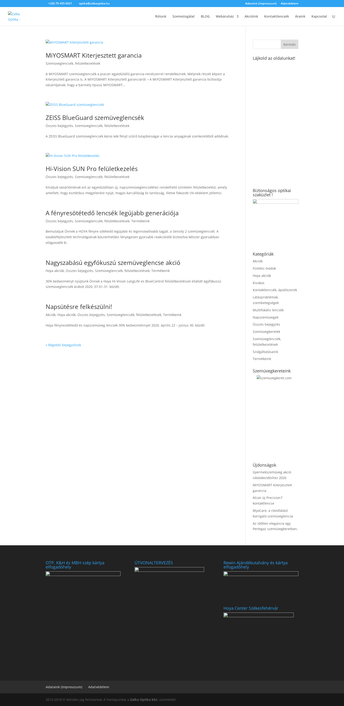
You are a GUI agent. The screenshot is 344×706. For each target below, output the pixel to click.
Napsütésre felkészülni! (79, 306)
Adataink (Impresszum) (261, 3)
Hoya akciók (55, 270)
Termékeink (140, 221)
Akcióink (251, 17)
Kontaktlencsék (276, 17)
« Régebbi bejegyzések (63, 345)
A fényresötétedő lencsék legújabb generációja (112, 213)
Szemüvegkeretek (266, 331)
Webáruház (225, 17)
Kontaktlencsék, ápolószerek (275, 290)
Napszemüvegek (265, 317)
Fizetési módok (264, 268)
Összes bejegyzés (59, 125)
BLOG (205, 17)
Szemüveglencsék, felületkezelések (73, 63)
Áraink (300, 17)
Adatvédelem (289, 3)
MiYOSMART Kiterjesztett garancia (94, 55)
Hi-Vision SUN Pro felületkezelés (92, 168)
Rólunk (160, 17)
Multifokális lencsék (268, 310)
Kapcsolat (319, 17)
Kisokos (258, 283)
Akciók (50, 314)
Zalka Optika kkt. (144, 699)
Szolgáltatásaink (265, 351)
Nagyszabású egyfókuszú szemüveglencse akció (113, 262)
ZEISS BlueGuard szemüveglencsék (95, 117)
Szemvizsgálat (183, 17)
